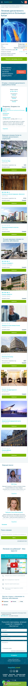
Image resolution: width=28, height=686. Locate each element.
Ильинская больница (7, 356)
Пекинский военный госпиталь (10, 227)
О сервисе (5, 674)
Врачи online (12, 674)
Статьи (16, 675)
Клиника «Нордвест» (7, 263)
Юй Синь (14, 484)
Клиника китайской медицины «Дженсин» (13, 194)
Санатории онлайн (20, 674)
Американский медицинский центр (11, 421)
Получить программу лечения (14, 59)
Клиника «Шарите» (7, 294)
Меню (2, 2)
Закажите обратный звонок (14, 660)
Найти (14, 537)
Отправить (14, 655)
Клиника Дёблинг (6, 450)
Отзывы (5, 675)
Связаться (14, 170)
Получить (21, 72)
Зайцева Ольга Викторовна (14, 512)
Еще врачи (4, 524)
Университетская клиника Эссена (11, 325)
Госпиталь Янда (6, 161)
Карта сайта (22, 675)
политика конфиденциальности (18, 650)
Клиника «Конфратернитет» (9, 390)
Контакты (10, 675)
